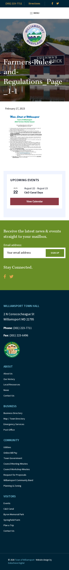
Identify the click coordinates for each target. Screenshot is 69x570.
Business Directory (13, 413)
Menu (36, 13)
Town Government (13, 458)
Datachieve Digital (16, 563)
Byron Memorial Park (14, 514)
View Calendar (34, 201)
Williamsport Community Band (18, 480)
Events (7, 503)
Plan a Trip (9, 525)
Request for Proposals (15, 475)
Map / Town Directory (14, 418)
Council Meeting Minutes (16, 464)
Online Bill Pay (10, 453)
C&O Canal (9, 509)
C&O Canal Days (33, 192)
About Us (8, 373)
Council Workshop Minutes (17, 469)
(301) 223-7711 (14, 3)
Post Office (9, 430)
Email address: (13, 245)
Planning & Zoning (12, 486)
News (6, 390)
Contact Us (9, 395)
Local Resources (12, 384)
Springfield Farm (12, 520)
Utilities (7, 447)
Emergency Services (14, 424)
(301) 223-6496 (16, 335)
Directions (34, 3)
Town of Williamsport (24, 559)
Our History (9, 379)
